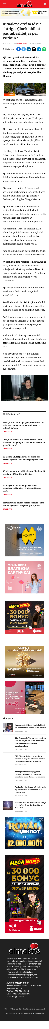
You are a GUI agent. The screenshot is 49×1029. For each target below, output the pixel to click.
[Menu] (4, 4)
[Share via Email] (34, 49)
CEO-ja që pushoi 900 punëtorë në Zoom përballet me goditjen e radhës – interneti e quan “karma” (24, 442)
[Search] (45, 4)
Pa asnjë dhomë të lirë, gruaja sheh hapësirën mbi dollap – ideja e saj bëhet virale (22, 488)
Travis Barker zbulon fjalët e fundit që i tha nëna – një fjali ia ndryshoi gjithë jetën (23, 504)
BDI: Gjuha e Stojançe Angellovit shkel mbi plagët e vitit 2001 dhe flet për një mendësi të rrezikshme (30, 759)
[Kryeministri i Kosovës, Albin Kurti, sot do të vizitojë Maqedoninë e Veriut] (8, 727)
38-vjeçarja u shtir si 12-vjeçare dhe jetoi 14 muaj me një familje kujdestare (24, 472)
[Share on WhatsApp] (44, 49)
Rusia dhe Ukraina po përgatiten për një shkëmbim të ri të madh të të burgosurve (30, 789)
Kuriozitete (22, 43)
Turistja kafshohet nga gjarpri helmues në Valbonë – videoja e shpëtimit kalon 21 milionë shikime (23, 425)
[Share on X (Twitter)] (23, 49)
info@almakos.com (21, 994)
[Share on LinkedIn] (29, 49)
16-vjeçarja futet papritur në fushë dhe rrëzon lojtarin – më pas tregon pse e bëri (23, 458)
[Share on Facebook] (18, 49)
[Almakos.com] (24, 4)
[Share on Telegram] (39, 49)
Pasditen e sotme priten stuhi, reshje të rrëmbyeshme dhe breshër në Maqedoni (30, 805)
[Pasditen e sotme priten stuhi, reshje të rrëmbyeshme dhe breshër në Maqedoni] (8, 805)
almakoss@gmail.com (16, 996)
